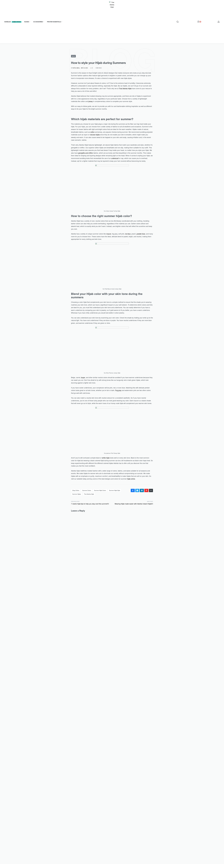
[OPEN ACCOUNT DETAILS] (219, 22)
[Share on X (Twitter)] (137, 490)
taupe (83, 377)
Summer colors (86, 490)
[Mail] (151, 490)
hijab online (131, 479)
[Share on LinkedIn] (142, 490)
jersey (90, 101)
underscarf (115, 158)
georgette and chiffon (85, 153)
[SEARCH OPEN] (177, 22)
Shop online (75, 490)
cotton (92, 132)
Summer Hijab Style (114, 490)
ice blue (128, 234)
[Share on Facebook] (133, 490)
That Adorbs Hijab (125, 88)
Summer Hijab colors (100, 490)
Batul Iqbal (76, 68)
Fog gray (118, 390)
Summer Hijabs (76, 494)
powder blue (141, 234)
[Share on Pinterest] (146, 490)
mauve (108, 234)
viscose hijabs (95, 134)
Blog (73, 56)
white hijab (105, 458)
